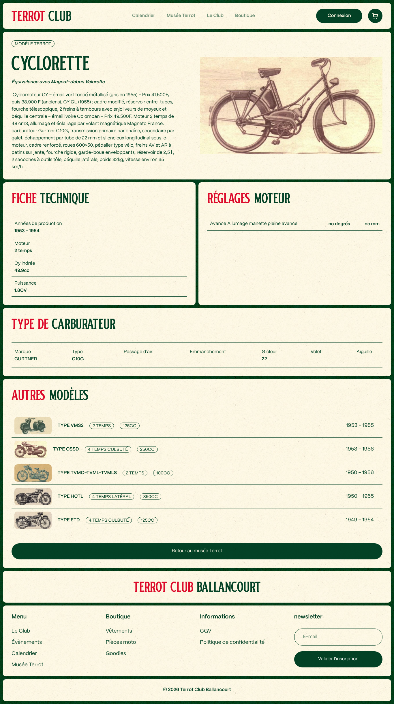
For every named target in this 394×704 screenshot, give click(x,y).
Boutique (245, 16)
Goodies (116, 653)
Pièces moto (121, 642)
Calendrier (143, 16)
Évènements (27, 642)
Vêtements (119, 631)
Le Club (215, 16)
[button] (375, 16)
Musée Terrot (181, 16)
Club (41, 15)
